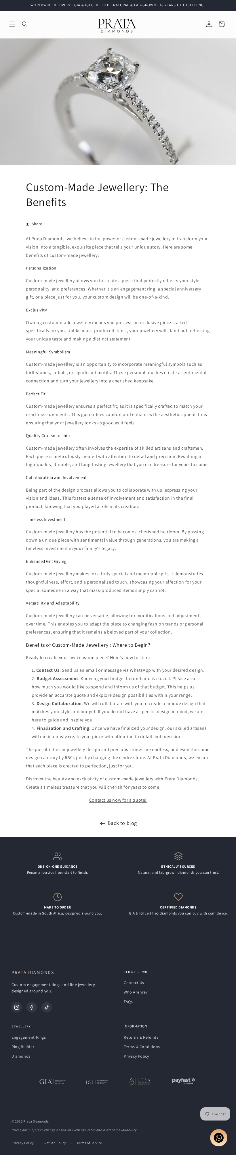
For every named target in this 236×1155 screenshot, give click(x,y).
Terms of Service (89, 1143)
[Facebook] (31, 1007)
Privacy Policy (136, 1056)
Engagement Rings (29, 1037)
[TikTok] (46, 1007)
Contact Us (134, 982)
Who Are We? (136, 992)
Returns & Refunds (141, 1037)
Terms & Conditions (142, 1046)
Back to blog (122, 823)
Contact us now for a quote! (118, 800)
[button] (12, 24)
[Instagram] (17, 1007)
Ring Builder (23, 1046)
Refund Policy (55, 1143)
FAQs (128, 1001)
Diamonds (21, 1056)
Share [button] (37, 223)
